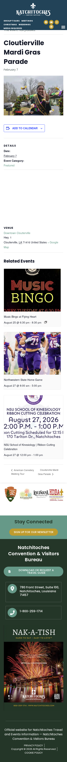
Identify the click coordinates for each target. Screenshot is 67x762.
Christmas (10, 24)
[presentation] (32, 290)
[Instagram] (57, 22)
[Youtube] (51, 22)
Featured (9, 165)
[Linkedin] (51, 26)
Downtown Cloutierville (17, 233)
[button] (63, 27)
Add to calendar (25, 128)
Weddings (25, 24)
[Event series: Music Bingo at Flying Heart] (45, 322)
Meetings (27, 20)
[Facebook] (46, 22)
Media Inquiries (13, 28)
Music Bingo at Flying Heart (20, 316)
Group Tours (12, 20)
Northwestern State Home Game (23, 380)
